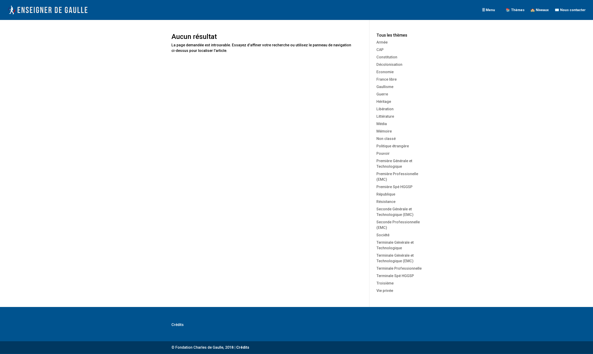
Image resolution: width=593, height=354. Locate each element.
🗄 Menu (488, 10)
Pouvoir (383, 153)
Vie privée (384, 290)
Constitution (386, 57)
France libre (386, 79)
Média (381, 124)
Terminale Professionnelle (399, 268)
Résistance (385, 201)
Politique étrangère (392, 146)
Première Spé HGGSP (394, 187)
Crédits (177, 324)
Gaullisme (384, 87)
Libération (385, 109)
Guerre (382, 94)
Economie (385, 72)
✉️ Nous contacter (570, 10)
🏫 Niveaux (539, 10)
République (385, 194)
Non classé (386, 138)
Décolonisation (389, 64)
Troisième (385, 283)
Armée (382, 42)
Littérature (385, 116)
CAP (380, 49)
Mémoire (384, 131)
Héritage (383, 101)
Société (382, 235)
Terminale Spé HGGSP (395, 276)
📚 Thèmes (515, 10)
